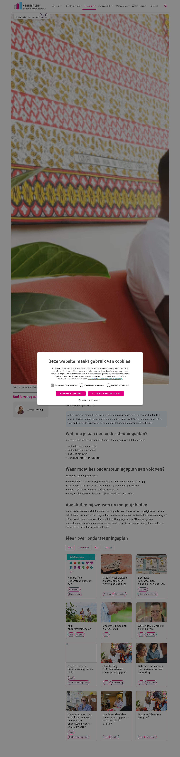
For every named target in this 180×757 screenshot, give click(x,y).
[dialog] (90, 378)
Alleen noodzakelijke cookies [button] (106, 393)
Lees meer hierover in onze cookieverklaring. (105, 379)
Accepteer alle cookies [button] (71, 393)
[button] (90, 400)
